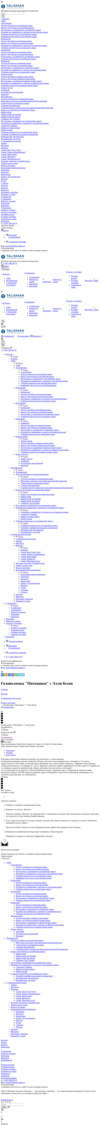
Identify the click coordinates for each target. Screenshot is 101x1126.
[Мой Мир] (9, 674)
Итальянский (21, 472)
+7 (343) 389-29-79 (9, 223)
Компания (5, 1047)
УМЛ (18, 365)
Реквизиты (5, 1074)
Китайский (25, 408)
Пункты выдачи (7, 1065)
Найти (4, 1107)
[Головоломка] (7, 707)
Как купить (11, 755)
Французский (26, 441)
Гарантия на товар (8, 1071)
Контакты (5, 1058)
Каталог (14, 359)
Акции (4, 1042)
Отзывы (9, 753)
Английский (26, 372)
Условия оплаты (8, 1067)
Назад (15, 356)
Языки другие (27, 459)
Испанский (25, 392)
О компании (16, 608)
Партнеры (5, 1056)
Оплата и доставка (18, 628)
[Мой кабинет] (2, 324)
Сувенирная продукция (26, 539)
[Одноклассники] (5, 674)
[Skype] (19, 674)
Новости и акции (8, 1054)
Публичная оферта (9, 1078)
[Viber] (12, 674)
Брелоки (24, 550)
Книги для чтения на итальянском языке (38, 494)
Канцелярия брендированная (33, 574)
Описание (10, 750)
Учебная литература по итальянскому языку (39, 525)
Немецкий (25, 423)
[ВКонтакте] (2, 674)
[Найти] (3, 16)
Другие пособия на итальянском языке (37, 479)
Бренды (4, 1045)
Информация (6, 1060)
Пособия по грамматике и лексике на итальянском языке (44, 512)
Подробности (6, 737)
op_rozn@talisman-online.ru (14, 246)
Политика (5, 1076)
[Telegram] (23, 674)
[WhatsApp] (16, 674)
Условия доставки (8, 1069)
